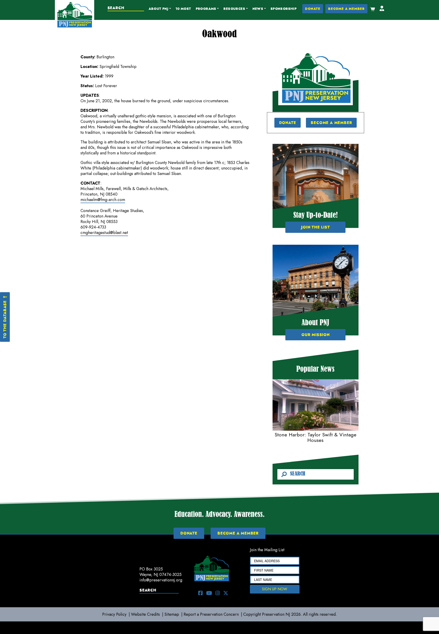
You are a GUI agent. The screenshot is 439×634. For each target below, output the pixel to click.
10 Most (183, 8)
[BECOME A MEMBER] (315, 78)
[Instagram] (217, 593)
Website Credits (145, 614)
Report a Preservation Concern (211, 614)
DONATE (312, 8)
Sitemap (171, 614)
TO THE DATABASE (4, 319)
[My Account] (382, 9)
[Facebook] (200, 593)
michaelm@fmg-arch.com (102, 200)
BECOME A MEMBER (346, 8)
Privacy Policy (114, 614)
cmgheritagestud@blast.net (104, 233)
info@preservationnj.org (160, 580)
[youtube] (209, 593)
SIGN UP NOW (274, 589)
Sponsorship (283, 8)
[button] (160, 9)
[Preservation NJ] (74, 14)
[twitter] (225, 593)
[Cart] (372, 8)
